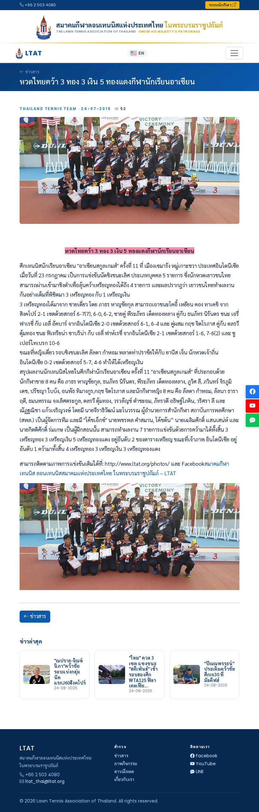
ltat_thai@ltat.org (44, 781)
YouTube (206, 763)
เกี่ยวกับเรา (124, 779)
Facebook (206, 756)
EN (141, 53)
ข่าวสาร (32, 72)
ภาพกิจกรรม (125, 763)
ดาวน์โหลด (124, 771)
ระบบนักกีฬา (220, 5)
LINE (200, 771)
